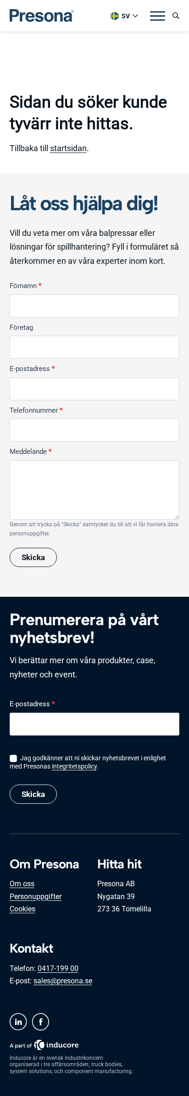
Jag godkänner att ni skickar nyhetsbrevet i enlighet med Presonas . (88, 762)
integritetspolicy (74, 766)
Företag (21, 327)
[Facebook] (40, 1022)
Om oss (22, 883)
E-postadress (32, 369)
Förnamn (25, 286)
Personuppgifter (35, 896)
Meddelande (30, 451)
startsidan (68, 148)
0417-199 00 (58, 968)
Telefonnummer (36, 410)
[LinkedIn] (18, 1022)
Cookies (22, 909)
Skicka (33, 557)
